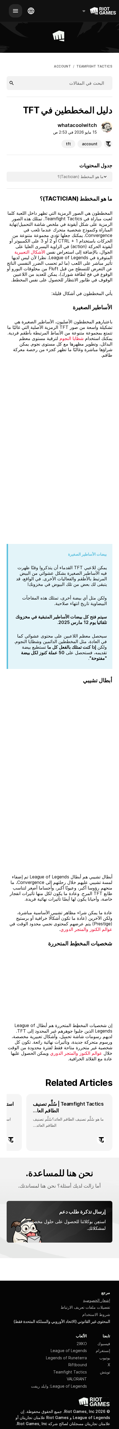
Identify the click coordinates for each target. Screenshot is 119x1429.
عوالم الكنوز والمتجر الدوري (86, 929)
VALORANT (77, 1378)
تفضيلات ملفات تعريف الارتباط (85, 1307)
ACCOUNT (62, 66)
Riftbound (77, 1364)
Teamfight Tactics (70, 1372)
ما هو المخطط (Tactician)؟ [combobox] (81, 176)
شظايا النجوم (72, 338)
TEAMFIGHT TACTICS (94, 66)
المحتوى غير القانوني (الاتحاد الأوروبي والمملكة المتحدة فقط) (62, 1321)
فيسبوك (103, 1343)
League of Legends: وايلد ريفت (59, 1386)
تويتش (105, 1372)
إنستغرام (103, 1350)
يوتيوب (104, 1357)
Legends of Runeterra (66, 1357)
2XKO (82, 1343)
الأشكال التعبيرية (29, 252)
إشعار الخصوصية (96, 1300)
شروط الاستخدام (96, 1314)
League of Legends (69, 1350)
